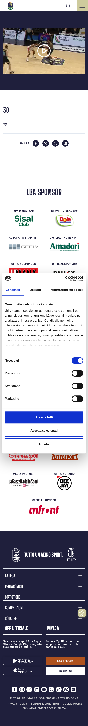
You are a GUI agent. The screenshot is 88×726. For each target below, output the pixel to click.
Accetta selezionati (44, 430)
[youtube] (44, 689)
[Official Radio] (64, 483)
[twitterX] (51, 689)
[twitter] (55, 143)
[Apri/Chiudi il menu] (82, 5)
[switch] (77, 373)
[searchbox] (44, 5)
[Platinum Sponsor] (64, 220)
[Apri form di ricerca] (68, 5)
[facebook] (36, 143)
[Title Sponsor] (23, 220)
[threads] (29, 689)
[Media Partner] (23, 457)
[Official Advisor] (44, 509)
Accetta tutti (44, 417)
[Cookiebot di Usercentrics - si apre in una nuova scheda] (65, 278)
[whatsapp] (45, 143)
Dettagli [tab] (35, 289)
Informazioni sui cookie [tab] (66, 289)
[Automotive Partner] (23, 247)
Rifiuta (44, 444)
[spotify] (73, 689)
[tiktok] (59, 689)
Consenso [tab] (13, 289)
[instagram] (22, 689)
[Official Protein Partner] (64, 247)
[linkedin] (65, 143)
